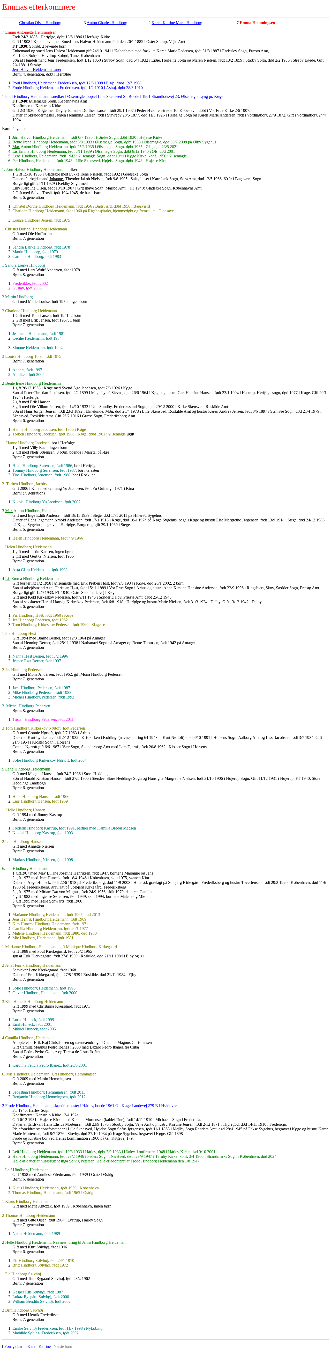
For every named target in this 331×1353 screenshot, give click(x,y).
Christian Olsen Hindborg (40, 22)
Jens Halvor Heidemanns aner (36, 69)
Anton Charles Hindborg (107, 22)
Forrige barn (14, 1346)
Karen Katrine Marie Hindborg (177, 22)
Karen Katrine (39, 1346)
